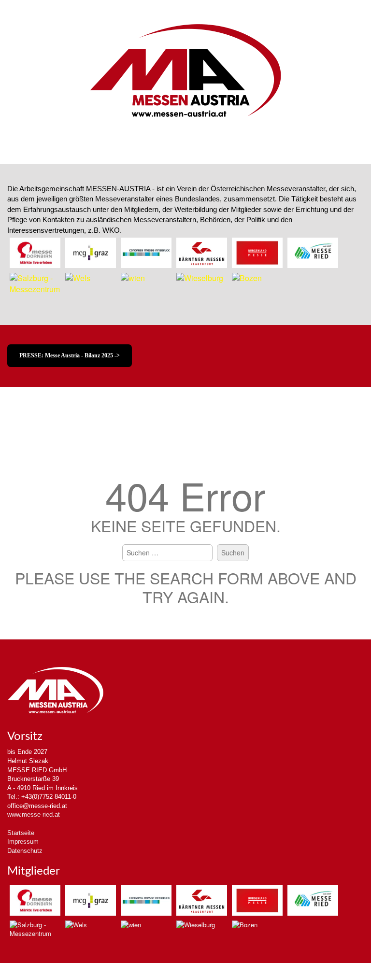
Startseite (20, 832)
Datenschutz (25, 850)
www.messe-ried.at (33, 814)
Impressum (23, 841)
